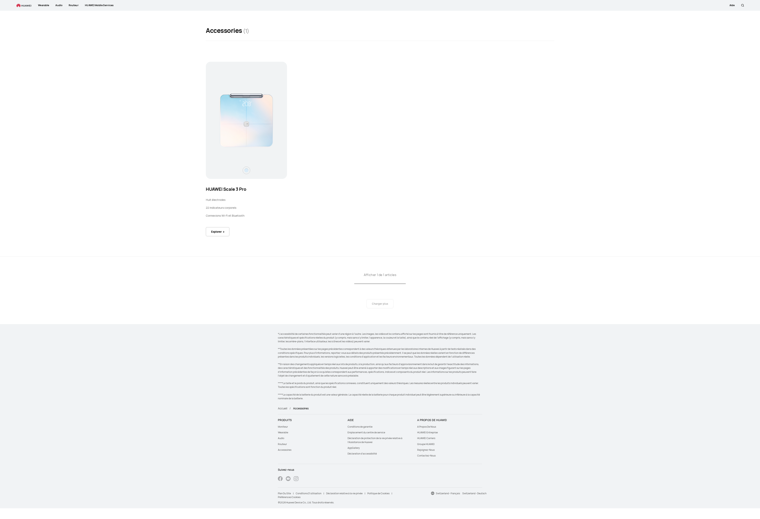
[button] (742, 5)
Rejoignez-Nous (426, 450)
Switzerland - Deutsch (474, 493)
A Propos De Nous (426, 426)
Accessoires (284, 450)
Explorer (216, 231)
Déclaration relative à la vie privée (344, 493)
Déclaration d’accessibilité (362, 453)
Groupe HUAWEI (426, 444)
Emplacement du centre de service (366, 432)
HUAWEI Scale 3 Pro (226, 189)
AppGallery (354, 448)
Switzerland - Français (448, 493)
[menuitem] (310, 427)
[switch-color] (246, 170)
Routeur (282, 444)
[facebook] (280, 479)
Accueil (282, 408)
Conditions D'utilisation (308, 493)
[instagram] (296, 479)
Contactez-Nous (426, 455)
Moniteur (283, 426)
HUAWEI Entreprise (427, 432)
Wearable (283, 432)
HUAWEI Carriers (426, 438)
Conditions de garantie (360, 426)
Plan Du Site (284, 493)
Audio (281, 438)
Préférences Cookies (289, 497)
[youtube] (288, 479)
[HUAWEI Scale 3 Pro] (246, 120)
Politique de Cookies (378, 493)
